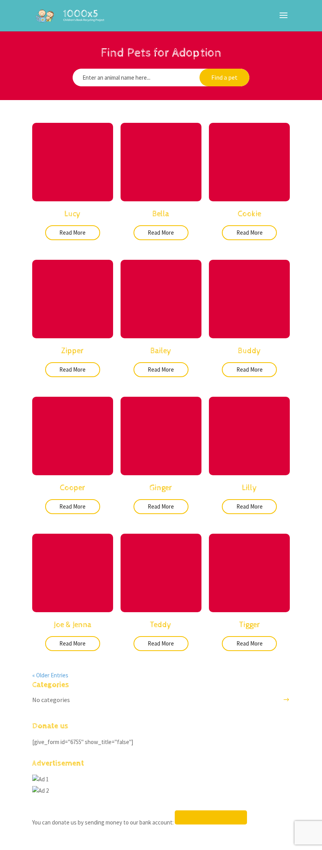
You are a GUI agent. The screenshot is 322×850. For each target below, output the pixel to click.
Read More (72, 232)
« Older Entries (50, 675)
